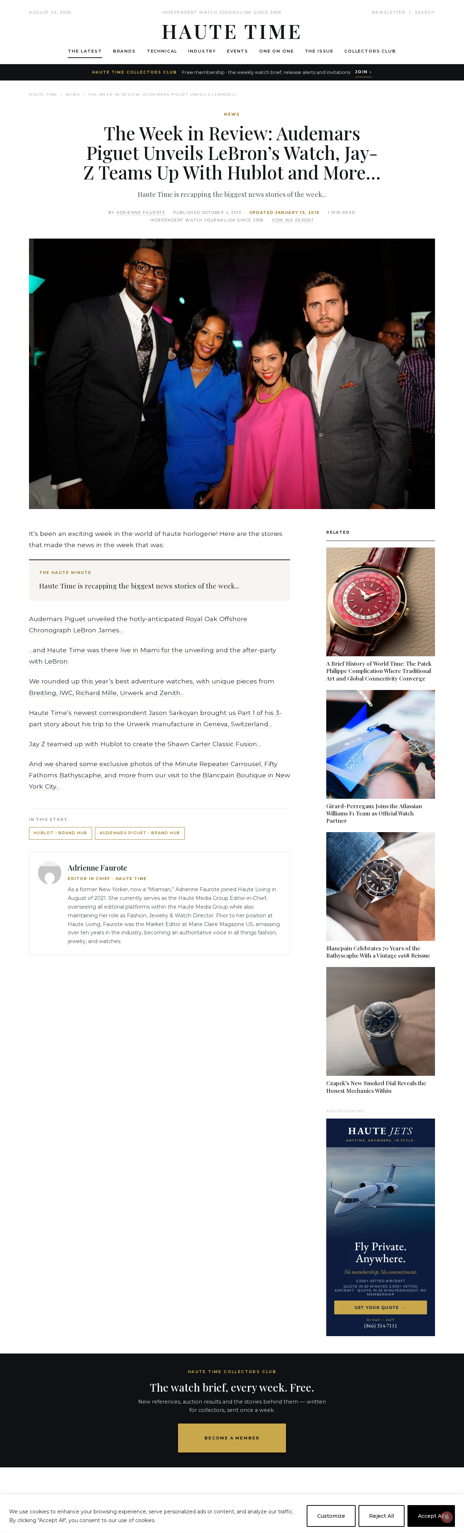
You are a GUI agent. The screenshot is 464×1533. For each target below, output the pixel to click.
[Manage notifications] (447, 1517)
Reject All (381, 1516)
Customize (331, 1516)
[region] (232, 1513)
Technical (162, 51)
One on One (276, 51)
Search (425, 12)
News (73, 94)
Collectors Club (370, 51)
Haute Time (43, 94)
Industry (202, 51)
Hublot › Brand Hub (60, 833)
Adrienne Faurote (141, 212)
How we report (293, 220)
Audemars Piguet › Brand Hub (140, 833)
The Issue (319, 51)
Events (237, 51)
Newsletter (389, 12)
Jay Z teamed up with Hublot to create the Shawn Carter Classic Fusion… (145, 744)
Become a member (232, 1438)
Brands (124, 51)
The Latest (85, 51)
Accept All (431, 1516)
